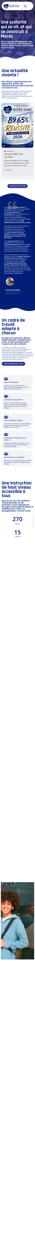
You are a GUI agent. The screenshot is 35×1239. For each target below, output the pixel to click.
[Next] (32, 124)
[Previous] (3, 124)
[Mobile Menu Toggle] (25, 6)
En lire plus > (8, 144)
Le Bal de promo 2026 (13, 132)
